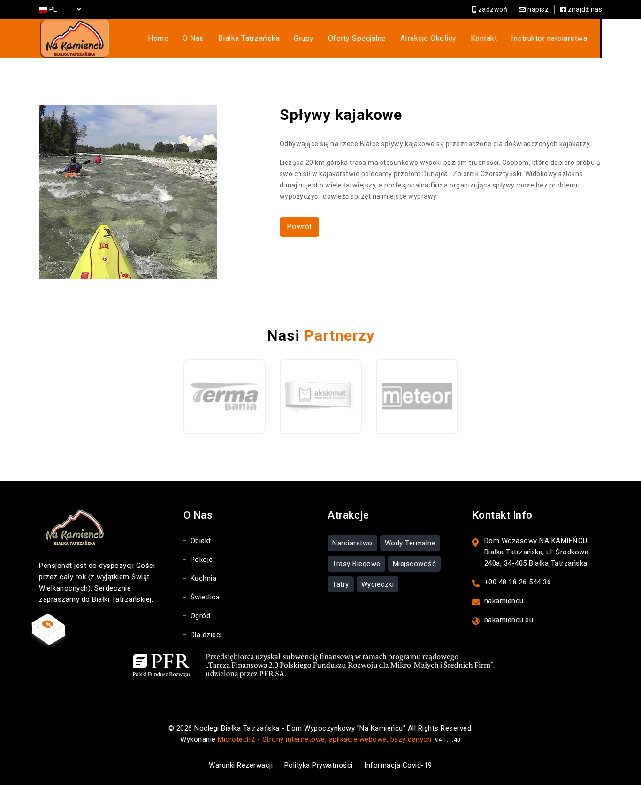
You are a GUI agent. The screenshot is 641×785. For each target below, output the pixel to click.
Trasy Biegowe (356, 564)
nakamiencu (504, 601)
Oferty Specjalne (357, 38)
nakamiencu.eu (509, 619)
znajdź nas (584, 9)
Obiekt (201, 540)
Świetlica (205, 597)
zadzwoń (491, 9)
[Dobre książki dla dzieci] (321, 396)
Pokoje (202, 559)
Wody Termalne (410, 543)
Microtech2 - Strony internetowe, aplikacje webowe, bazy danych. (325, 739)
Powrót (299, 226)
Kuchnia (204, 578)
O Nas (193, 38)
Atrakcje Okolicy (428, 38)
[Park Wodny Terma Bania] (224, 396)
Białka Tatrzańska (249, 38)
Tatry (340, 584)
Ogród (201, 616)
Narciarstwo (352, 543)
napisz (537, 9)
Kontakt (484, 38)
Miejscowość (414, 564)
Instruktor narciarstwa (549, 38)
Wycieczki (377, 584)
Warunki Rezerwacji (241, 765)
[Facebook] (48, 623)
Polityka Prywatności (318, 765)
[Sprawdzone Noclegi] (417, 396)
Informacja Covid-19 (398, 765)
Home (158, 38)
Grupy (304, 38)
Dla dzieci (206, 634)
